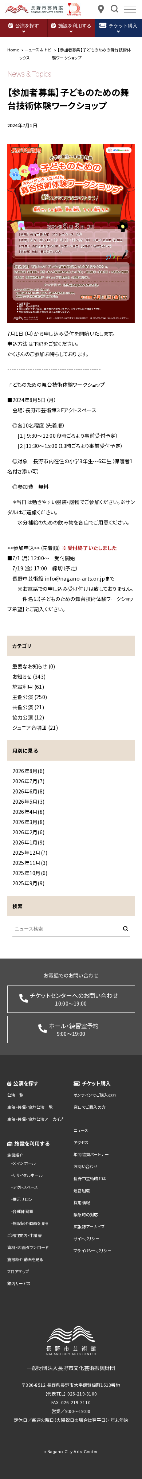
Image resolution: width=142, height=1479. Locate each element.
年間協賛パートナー (91, 1154)
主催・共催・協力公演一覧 (30, 1107)
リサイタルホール (28, 1175)
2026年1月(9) (28, 842)
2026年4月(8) (28, 811)
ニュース (81, 1130)
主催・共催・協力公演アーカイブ (35, 1119)
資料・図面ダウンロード (28, 1247)
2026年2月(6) (28, 832)
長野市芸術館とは (90, 1178)
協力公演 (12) (28, 717)
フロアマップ (18, 1271)
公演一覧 (15, 1095)
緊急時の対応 (86, 1214)
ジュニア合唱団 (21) (35, 727)
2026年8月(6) (28, 770)
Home (13, 49)
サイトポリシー (86, 1238)
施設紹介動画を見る (31, 1223)
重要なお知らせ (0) (33, 666)
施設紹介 (15, 1155)
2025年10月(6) (30, 873)
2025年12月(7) (30, 852)
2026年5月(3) (28, 801)
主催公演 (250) (29, 697)
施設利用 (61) (28, 686)
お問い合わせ (86, 1166)
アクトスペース (25, 1187)
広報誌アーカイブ (89, 1226)
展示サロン (22, 1199)
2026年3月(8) (28, 822)
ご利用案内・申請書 (24, 1235)
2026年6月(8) (28, 791)
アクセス (81, 1142)
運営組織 (82, 1190)
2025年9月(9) (28, 883)
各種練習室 (23, 1211)
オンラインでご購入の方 (95, 1095)
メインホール (24, 1163)
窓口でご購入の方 (90, 1107)
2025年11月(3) (30, 862)
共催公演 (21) (28, 707)
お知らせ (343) (29, 676)
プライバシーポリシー (92, 1250)
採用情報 (82, 1202)
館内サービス (19, 1283)
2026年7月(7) (28, 781)
